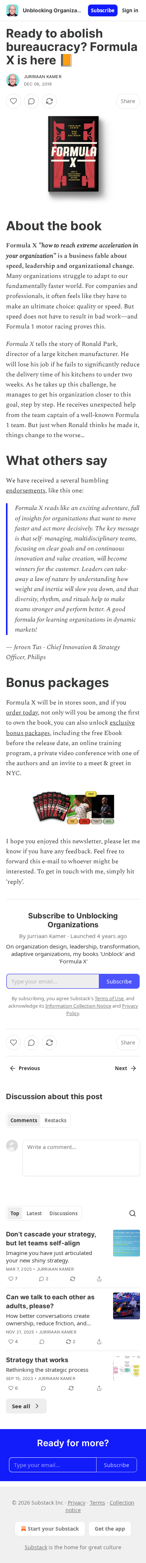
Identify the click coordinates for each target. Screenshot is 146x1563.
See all (21, 1406)
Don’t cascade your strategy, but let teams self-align (51, 1238)
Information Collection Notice (78, 1005)
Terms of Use (109, 998)
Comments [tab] (23, 1120)
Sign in (130, 10)
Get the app (110, 1528)
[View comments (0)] (31, 101)
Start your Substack (53, 1528)
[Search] (132, 1213)
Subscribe (103, 10)
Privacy (76, 1502)
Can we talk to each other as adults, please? (50, 1301)
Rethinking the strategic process (47, 1369)
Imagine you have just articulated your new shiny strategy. (49, 1256)
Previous (29, 1068)
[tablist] (38, 1120)
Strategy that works (37, 1360)
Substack (36, 1547)
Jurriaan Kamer (42, 76)
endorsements (25, 490)
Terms (97, 1502)
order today (22, 713)
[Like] (13, 101)
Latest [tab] (34, 1213)
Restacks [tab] (55, 1120)
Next (121, 1068)
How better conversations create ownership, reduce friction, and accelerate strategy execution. (47, 1319)
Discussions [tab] (63, 1213)
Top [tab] (14, 1213)
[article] (73, 1256)
